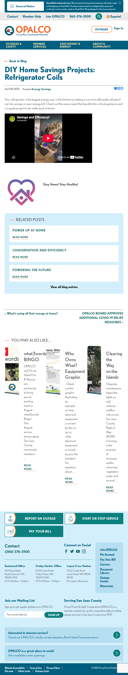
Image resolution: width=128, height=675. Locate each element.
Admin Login (24, 671)
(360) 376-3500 (17, 551)
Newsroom (106, 585)
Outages (101, 29)
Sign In (118, 28)
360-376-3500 (80, 16)
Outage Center (104, 579)
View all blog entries (64, 287)
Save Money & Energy (70, 45)
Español (115, 16)
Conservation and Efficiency (39, 250)
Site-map (9, 671)
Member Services (39, 45)
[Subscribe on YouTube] (78, 552)
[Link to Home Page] (28, 31)
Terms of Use (36, 668)
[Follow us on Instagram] (84, 552)
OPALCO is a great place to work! (31, 653)
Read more (20, 237)
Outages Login (42, 671)
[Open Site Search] (99, 16)
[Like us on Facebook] (66, 552)
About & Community (102, 45)
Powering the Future (31, 270)
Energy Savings (41, 89)
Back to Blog (18, 61)
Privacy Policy (53, 668)
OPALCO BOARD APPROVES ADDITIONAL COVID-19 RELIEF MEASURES (101, 318)
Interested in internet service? (53, 635)
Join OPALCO (55, 16)
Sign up (54, 614)
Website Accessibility (15, 668)
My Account (107, 554)
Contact (12, 16)
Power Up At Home (29, 230)
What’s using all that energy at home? (31, 313)
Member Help (32, 16)
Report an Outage (40, 518)
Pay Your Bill (40, 531)
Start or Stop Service (100, 518)
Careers (105, 564)
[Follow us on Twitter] (72, 552)
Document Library (106, 571)
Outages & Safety (14, 45)
